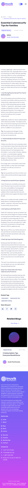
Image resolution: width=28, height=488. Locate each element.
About (4, 422)
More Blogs (14, 323)
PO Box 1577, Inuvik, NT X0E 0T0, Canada (12, 459)
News (4, 428)
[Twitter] (11, 309)
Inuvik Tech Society (13, 37)
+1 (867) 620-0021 (8, 455)
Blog (4, 426)
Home (4, 17)
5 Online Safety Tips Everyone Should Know (11, 354)
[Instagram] (15, 309)
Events (5, 431)
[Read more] (14, 337)
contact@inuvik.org (8, 452)
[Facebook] (7, 309)
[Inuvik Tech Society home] (9, 379)
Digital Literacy (7, 350)
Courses (5, 437)
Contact (5, 443)
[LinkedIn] (2, 309)
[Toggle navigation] (25, 4)
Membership (6, 440)
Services (5, 435)
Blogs (10, 17)
